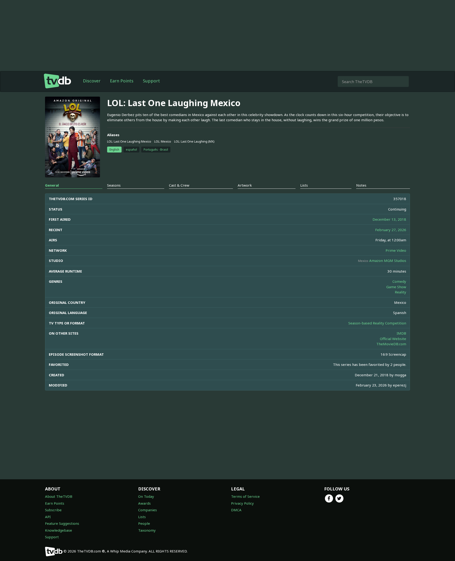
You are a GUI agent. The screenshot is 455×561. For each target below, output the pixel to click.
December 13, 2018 (389, 219)
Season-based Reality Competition (377, 323)
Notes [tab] (361, 185)
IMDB (401, 333)
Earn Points (121, 81)
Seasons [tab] (114, 185)
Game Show (396, 286)
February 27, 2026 (390, 229)
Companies (147, 509)
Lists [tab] (304, 185)
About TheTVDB (58, 496)
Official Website (393, 338)
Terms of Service (245, 496)
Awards (144, 503)
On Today (146, 496)
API (48, 516)
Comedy (399, 281)
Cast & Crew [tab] (179, 185)
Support (151, 81)
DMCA (236, 509)
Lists (142, 516)
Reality (400, 292)
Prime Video (396, 250)
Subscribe (53, 509)
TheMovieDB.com (391, 343)
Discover (91, 81)
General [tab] (52, 185)
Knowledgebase (58, 530)
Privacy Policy (242, 503)
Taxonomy (147, 530)
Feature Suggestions (62, 523)
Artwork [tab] (245, 185)
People (144, 523)
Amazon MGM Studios (387, 260)
